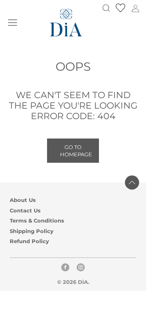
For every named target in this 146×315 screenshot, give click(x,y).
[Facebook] (65, 269)
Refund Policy (29, 241)
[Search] (106, 8)
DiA (83, 282)
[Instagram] (81, 269)
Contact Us (25, 211)
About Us (23, 200)
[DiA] (66, 22)
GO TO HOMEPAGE (76, 151)
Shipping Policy (32, 231)
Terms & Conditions (37, 221)
